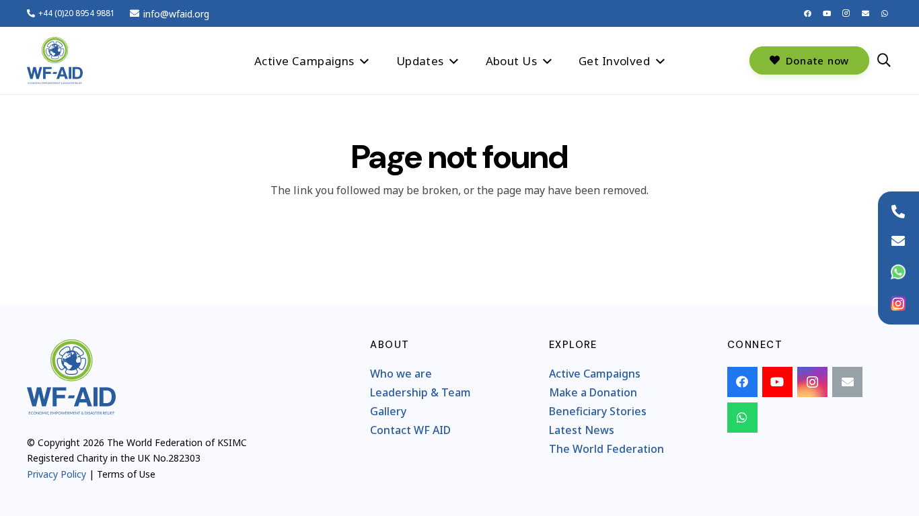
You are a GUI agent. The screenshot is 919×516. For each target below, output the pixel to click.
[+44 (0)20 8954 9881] (898, 211)
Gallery (388, 411)
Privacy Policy (56, 474)
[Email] (865, 13)
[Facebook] (808, 13)
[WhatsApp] (884, 13)
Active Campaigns (594, 373)
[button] (364, 60)
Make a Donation (593, 392)
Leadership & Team (420, 392)
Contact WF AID (410, 430)
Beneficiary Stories (598, 411)
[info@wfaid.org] (898, 241)
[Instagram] (846, 13)
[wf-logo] (55, 60)
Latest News (581, 430)
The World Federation (606, 448)
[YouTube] (826, 13)
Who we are (401, 373)
